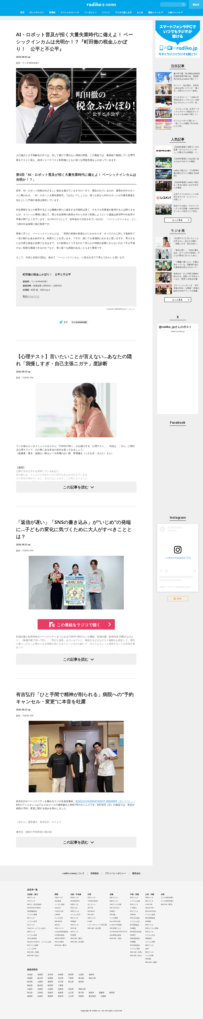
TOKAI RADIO (93, 901)
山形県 (81, 974)
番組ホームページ (31, 296)
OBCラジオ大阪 (115, 904)
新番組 (52, 12)
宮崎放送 (148, 938)
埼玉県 (60, 978)
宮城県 (60, 974)
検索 (183, 4)
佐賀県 (40, 996)
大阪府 (30, 989)
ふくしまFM (31, 948)
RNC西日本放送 (135, 931)
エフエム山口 (135, 921)
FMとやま (74, 908)
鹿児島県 (92, 996)
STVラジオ (31, 901)
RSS (179, 598)
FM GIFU (91, 914)
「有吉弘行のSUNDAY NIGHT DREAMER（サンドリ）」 (103, 801)
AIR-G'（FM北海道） (35, 904)
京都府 (50, 989)
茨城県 (30, 978)
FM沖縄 (148, 959)
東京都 (81, 978)
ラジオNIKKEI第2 (167, 901)
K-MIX (90, 921)
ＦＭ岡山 (133, 908)
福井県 (81, 981)
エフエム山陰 (135, 901)
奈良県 (71, 989)
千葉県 (71, 978)
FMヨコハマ (59, 928)
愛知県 (30, 985)
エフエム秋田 (32, 935)
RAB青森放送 (32, 911)
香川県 (81, 992)
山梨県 (40, 981)
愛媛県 (101, 992)
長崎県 (50, 996)
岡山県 (30, 992)
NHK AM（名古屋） (77, 942)
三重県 (60, 985)
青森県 (40, 974)
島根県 (60, 992)
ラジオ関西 (114, 918)
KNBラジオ (74, 904)
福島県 (91, 974)
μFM (147, 948)
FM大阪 (112, 914)
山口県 (71, 992)
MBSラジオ (114, 901)
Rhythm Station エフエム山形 (39, 942)
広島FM (133, 914)
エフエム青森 (32, 914)
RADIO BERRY (60, 938)
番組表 (196, 4)
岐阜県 (40, 985)
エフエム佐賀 (150, 914)
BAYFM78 (58, 921)
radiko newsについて (73, 873)
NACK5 (57, 925)
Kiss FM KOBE (115, 921)
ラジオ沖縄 (149, 955)
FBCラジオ (74, 918)
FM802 (112, 911)
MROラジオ (74, 911)
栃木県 (40, 978)
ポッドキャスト (37, 12)
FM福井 (73, 921)
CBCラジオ (92, 897)
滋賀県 (60, 989)
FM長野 (73, 935)
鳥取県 (50, 992)
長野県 (50, 981)
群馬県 (50, 978)
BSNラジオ (74, 897)
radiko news (101, 4)
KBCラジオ (149, 901)
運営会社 (136, 873)
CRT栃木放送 (59, 935)
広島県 (40, 992)
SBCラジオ (74, 931)
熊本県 (60, 996)
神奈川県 (92, 978)
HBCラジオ (31, 897)
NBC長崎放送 (150, 918)
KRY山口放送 (135, 918)
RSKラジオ (134, 904)
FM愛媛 (133, 942)
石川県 (60, 981)
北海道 (30, 974)
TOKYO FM (59, 911)
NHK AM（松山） (136, 955)
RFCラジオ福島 (32, 945)
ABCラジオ (114, 897)
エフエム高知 (135, 948)
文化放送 (58, 901)
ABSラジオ (31, 931)
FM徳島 (133, 928)
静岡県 (50, 985)
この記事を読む (76, 487)
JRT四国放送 (134, 925)
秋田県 (71, 974)
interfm (58, 908)
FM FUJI (73, 928)
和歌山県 (82, 989)
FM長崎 (148, 921)
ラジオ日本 (59, 918)
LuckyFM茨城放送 (61, 931)
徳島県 (91, 992)
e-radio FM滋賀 (116, 925)
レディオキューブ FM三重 (97, 925)
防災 (22, 12)
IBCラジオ (31, 918)
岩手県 (50, 974)
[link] (175, 327)
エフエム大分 (150, 935)
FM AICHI (91, 911)
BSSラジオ (134, 897)
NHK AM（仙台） (33, 955)
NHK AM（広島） (136, 952)
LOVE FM (148, 904)
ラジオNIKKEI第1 (79, 322)
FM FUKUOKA (150, 911)
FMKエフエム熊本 (151, 928)
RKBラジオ (149, 897)
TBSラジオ (59, 897)
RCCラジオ (134, 911)
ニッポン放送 (59, 904)
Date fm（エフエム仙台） (37, 928)
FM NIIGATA (75, 901)
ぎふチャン (92, 904)
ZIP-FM (90, 908)
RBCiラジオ (149, 952)
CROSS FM (149, 908)
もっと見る (177, 220)
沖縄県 (103, 996)
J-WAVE (57, 914)
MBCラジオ (149, 945)
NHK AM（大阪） (116, 938)
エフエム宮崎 (150, 942)
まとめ (140, 12)
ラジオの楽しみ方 (123, 12)
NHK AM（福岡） (151, 962)
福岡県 (30, 996)
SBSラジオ (92, 918)
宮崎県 (81, 996)
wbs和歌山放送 (115, 935)
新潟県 (30, 981)
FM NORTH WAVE (34, 908)
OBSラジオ (149, 931)
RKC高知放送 (135, 945)
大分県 (71, 996)
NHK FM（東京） (167, 904)
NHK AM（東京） (61, 945)
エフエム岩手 (32, 921)
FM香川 (133, 935)
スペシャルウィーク (69, 12)
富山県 (71, 981)
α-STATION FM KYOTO (118, 931)
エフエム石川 (75, 914)
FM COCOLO (114, 908)
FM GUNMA (59, 942)
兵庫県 (40, 989)
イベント (106, 12)
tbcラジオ (31, 925)
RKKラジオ (149, 925)
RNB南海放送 (135, 938)
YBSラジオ (74, 925)
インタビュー (90, 12)
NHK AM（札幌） (33, 952)
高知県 (112, 992)
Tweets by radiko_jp (178, 331)
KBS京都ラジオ (115, 928)
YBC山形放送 (32, 938)
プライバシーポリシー (115, 873)
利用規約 (95, 873)
